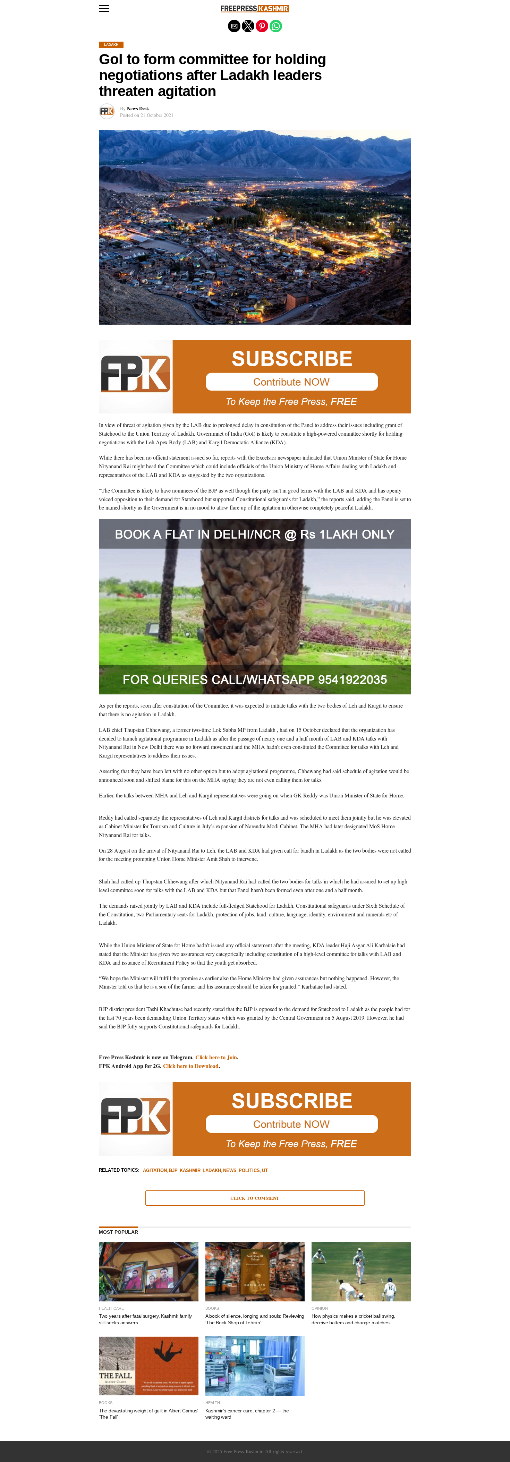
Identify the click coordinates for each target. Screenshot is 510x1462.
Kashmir (190, 1171)
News (230, 1171)
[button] (104, 8)
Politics (249, 1171)
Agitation (155, 1171)
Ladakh (212, 1171)
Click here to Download (191, 1066)
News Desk (138, 108)
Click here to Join (216, 1057)
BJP (173, 1171)
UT (265, 1171)
